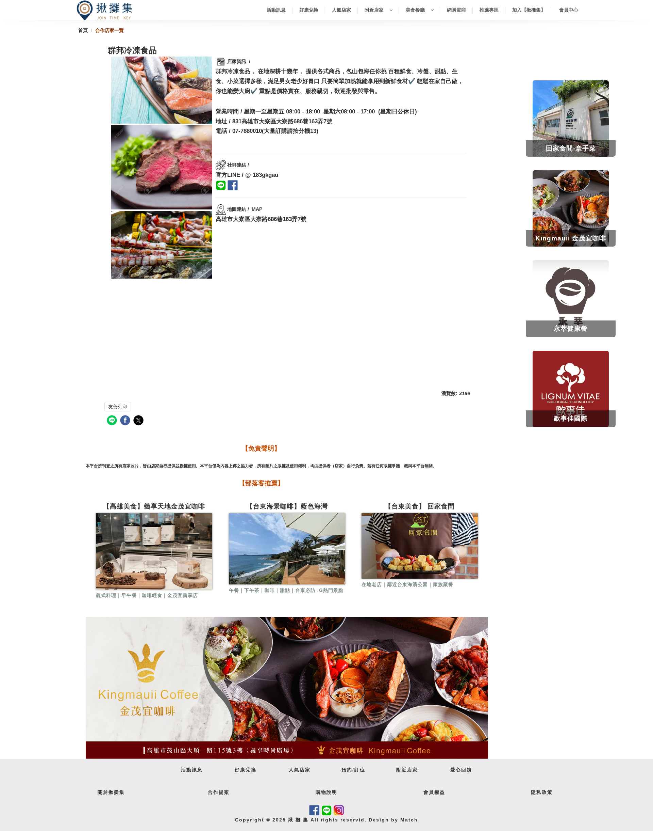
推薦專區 (489, 10)
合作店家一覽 (109, 30)
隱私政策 (542, 792)
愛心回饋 (461, 769)
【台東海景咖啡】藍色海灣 (287, 506)
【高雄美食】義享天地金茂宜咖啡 (154, 506)
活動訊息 (276, 10)
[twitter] (139, 421)
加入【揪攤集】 (529, 10)
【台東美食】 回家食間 (420, 506)
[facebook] (126, 421)
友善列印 (117, 406)
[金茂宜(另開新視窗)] (287, 688)
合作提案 (219, 792)
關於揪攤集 (111, 792)
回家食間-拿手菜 (571, 148)
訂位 (359, 769)
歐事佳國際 (571, 418)
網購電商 (456, 10)
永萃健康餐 (571, 328)
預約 (346, 769)
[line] (113, 421)
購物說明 (326, 792)
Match (408, 819)
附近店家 (375, 10)
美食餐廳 (416, 10)
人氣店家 (341, 10)
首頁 (83, 30)
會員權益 (434, 792)
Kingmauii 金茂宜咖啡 (570, 238)
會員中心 (568, 10)
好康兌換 (308, 10)
